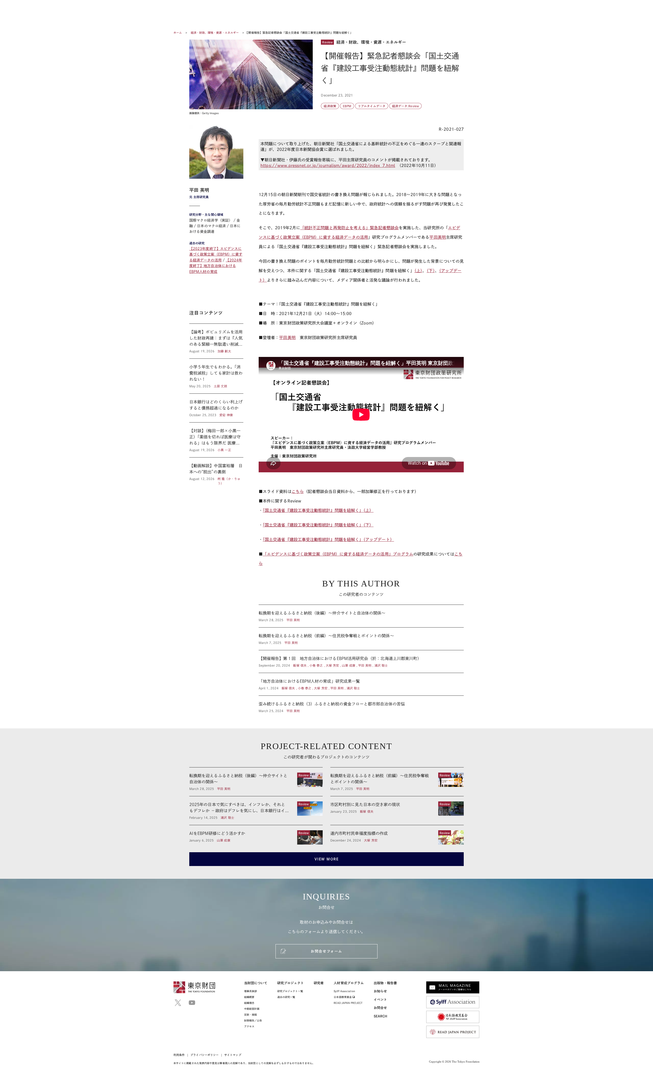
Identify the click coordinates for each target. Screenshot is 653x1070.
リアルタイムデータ (371, 105)
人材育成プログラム (349, 983)
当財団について (256, 983)
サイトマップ (232, 1054)
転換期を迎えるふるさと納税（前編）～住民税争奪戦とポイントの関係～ (361, 639)
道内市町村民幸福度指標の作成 (397, 837)
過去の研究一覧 (286, 997)
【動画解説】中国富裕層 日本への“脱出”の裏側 (216, 472)
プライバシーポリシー (204, 1054)
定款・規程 (250, 1014)
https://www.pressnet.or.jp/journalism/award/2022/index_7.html (327, 165)
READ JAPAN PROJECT (348, 1003)
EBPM (347, 105)
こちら (298, 491)
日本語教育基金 (343, 997)
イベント (380, 999)
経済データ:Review (405, 105)
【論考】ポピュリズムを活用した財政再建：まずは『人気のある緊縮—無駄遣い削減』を (216, 341)
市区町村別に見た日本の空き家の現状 (397, 810)
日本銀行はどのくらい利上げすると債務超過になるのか (216, 408)
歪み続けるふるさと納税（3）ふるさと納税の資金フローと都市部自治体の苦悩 (361, 704)
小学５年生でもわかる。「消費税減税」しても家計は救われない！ (216, 376)
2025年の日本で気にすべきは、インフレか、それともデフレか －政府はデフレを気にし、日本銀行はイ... (256, 810)
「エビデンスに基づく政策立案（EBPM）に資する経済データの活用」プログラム (338, 554)
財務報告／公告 (253, 1020)
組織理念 (249, 1003)
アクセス (249, 1026)
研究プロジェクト (290, 983)
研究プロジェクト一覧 (290, 991)
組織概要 (249, 997)
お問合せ (380, 1007)
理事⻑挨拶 (250, 991)
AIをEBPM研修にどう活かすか (256, 837)
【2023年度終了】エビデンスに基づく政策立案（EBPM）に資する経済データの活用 (215, 254)
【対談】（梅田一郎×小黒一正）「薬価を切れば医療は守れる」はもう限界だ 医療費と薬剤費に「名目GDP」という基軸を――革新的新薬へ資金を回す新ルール (216, 440)
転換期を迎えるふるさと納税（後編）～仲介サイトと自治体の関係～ (361, 616)
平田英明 (437, 237)
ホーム (177, 32)
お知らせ (380, 991)
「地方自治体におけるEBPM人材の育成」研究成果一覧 (361, 684)
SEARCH (380, 1016)
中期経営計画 (251, 1008)
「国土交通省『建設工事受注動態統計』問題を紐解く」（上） (318, 510)
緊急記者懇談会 (384, 228)
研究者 (319, 983)
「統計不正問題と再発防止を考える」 (335, 228)
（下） (430, 271)
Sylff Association (344, 991)
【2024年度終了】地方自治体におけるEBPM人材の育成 (215, 265)
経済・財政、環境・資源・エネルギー (215, 32)
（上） (418, 271)
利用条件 (179, 1054)
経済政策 (330, 105)
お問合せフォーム (326, 951)
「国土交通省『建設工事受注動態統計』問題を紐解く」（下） (318, 525)
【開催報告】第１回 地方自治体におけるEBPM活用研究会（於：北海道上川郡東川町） (361, 661)
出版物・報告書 (385, 983)
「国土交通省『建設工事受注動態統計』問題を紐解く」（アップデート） (328, 539)
